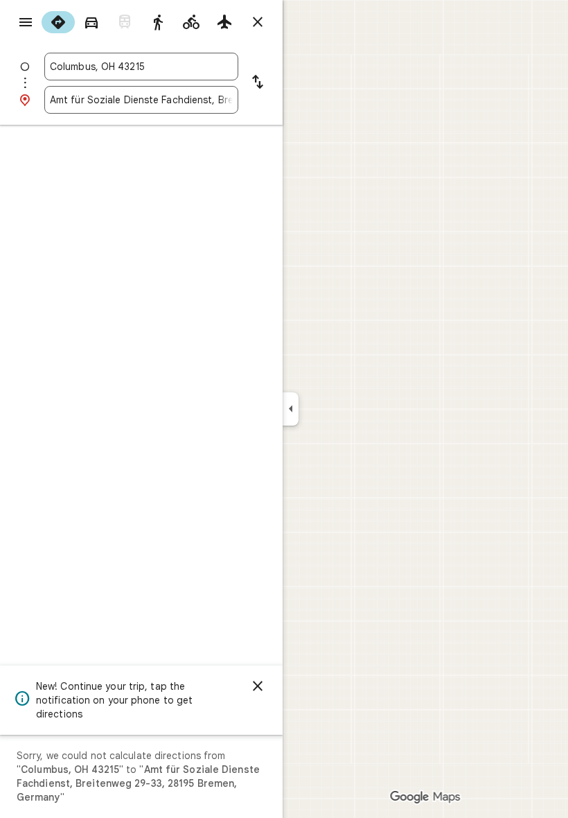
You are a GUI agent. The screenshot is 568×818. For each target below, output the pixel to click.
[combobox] (141, 66)
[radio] (58, 22)
